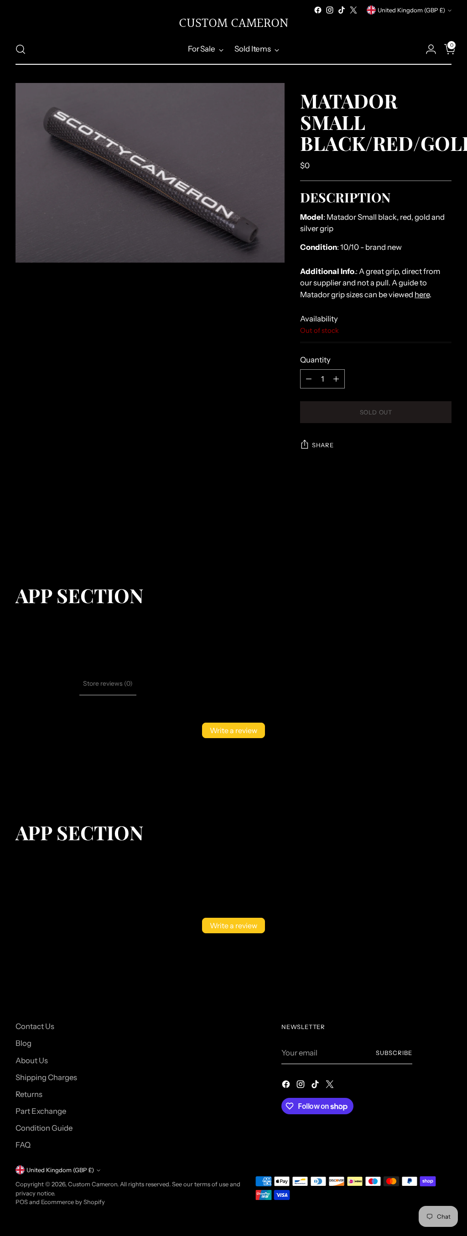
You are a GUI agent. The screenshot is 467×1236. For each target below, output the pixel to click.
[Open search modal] (20, 49)
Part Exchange (41, 1111)
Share (322, 445)
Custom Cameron (92, 1184)
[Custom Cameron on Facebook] (318, 10)
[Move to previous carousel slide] (423, 535)
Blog (23, 1043)
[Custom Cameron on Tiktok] (341, 10)
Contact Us (35, 1026)
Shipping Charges (46, 1077)
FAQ (23, 1144)
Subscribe (394, 1052)
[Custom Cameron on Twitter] (353, 10)
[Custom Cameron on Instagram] (330, 10)
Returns (29, 1094)
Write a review (233, 730)
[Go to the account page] (427, 49)
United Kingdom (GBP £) (411, 10)
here (422, 294)
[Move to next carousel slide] (443, 535)
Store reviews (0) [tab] (108, 683)
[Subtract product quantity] (309, 379)
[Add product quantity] (336, 379)
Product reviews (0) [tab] (47, 683)
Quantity (315, 359)
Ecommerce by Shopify (73, 1201)
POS (22, 1201)
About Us (32, 1060)
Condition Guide (44, 1128)
